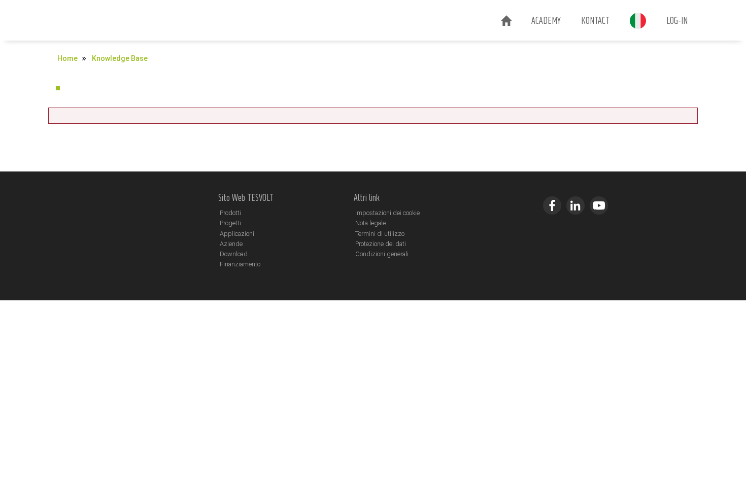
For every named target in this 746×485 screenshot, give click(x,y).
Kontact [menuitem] (595, 20)
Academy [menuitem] (546, 20)
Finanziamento (240, 264)
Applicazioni (237, 233)
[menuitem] (506, 21)
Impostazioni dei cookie (387, 213)
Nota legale (370, 223)
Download (234, 254)
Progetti (230, 223)
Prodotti (230, 213)
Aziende (231, 244)
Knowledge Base (120, 58)
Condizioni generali (382, 254)
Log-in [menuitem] (677, 20)
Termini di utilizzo (379, 233)
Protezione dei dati (380, 244)
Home (67, 58)
